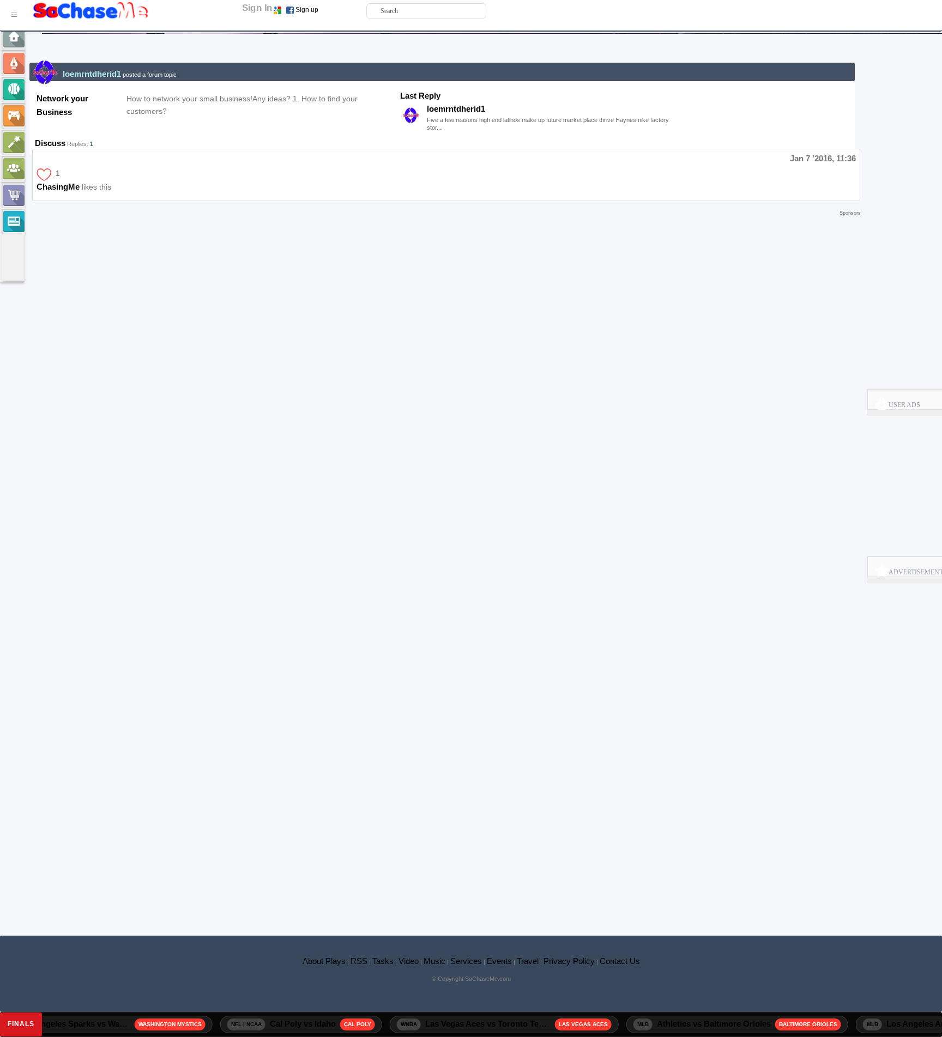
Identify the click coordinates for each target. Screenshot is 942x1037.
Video (408, 961)
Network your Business (62, 105)
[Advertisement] (444, 235)
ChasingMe (58, 186)
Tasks (383, 961)
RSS (359, 961)
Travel (528, 961)
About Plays (324, 961)
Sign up (306, 10)
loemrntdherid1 (456, 108)
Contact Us (620, 961)
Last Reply (420, 95)
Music (434, 961)
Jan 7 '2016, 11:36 (823, 158)
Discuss (50, 143)
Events (499, 961)
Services (466, 961)
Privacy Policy (569, 961)
